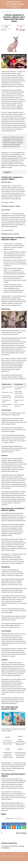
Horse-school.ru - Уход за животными (14, 3)
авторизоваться (5, 847)
